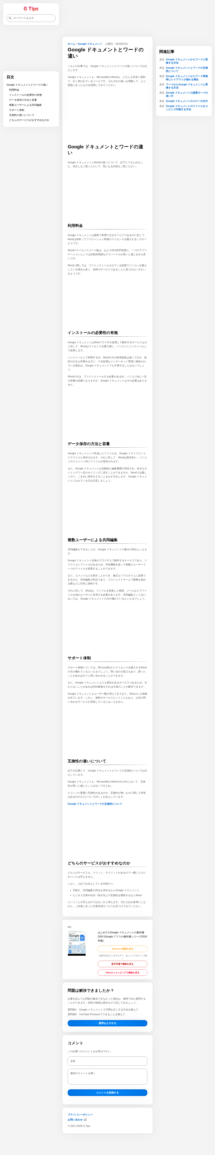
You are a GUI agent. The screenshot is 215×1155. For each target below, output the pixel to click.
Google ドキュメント (90, 44)
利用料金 (14, 89)
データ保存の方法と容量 (23, 100)
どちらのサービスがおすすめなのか (29, 120)
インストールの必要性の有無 (25, 95)
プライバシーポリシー (80, 1114)
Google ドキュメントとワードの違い (27, 84)
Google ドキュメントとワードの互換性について (95, 803)
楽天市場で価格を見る (122, 964)
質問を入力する (107, 1023)
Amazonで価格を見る (122, 948)
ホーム (71, 44)
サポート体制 (16, 110)
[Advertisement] (107, 1144)
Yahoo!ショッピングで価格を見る (122, 972)
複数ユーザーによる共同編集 (25, 105)
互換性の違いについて (21, 115)
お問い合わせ (75, 1119)
